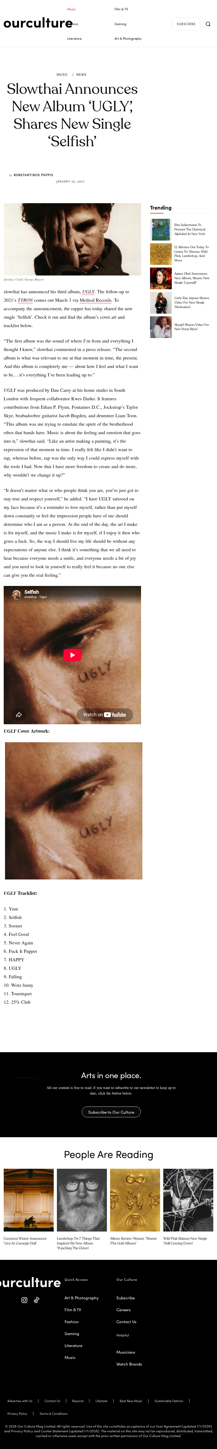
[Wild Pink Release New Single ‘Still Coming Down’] (188, 1200)
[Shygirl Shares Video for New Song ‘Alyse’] (161, 327)
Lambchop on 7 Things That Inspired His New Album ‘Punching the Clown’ (78, 1243)
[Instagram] (24, 1300)
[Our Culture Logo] (38, 22)
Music (62, 74)
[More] (112, 168)
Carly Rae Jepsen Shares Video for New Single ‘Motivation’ (191, 303)
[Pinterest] (75, 168)
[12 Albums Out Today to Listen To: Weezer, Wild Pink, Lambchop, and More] (161, 254)
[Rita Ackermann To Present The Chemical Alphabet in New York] (161, 230)
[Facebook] (63, 168)
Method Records (95, 300)
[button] (208, 24)
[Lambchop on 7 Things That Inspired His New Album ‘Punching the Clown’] (82, 1200)
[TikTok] (36, 1300)
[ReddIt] (88, 168)
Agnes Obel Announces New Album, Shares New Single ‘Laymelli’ (192, 278)
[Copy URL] (100, 168)
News (81, 74)
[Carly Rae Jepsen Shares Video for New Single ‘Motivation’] (161, 303)
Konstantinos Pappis (33, 174)
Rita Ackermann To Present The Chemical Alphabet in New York (189, 230)
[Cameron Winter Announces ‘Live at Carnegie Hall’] (29, 1200)
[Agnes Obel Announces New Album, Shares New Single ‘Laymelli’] (161, 278)
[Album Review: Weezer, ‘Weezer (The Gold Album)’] (135, 1200)
